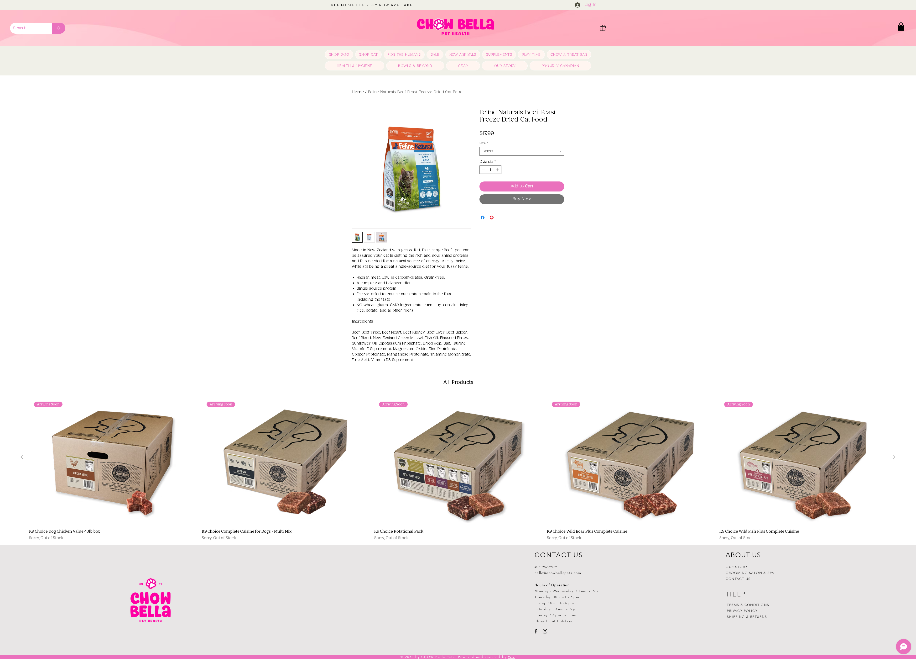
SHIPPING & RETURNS (747, 617)
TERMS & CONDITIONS (748, 605)
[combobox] (521, 151)
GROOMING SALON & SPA (750, 573)
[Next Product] (894, 457)
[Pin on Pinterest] (491, 217)
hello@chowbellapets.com (558, 573)
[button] (901, 26)
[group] (458, 467)
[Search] (58, 28)
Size (483, 143)
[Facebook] (536, 631)
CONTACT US (738, 579)
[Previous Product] (22, 457)
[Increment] (498, 170)
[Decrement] (483, 170)
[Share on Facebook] (482, 217)
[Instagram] (545, 631)
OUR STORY (736, 567)
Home (358, 92)
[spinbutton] (490, 170)
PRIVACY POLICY (743, 611)
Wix (511, 657)
